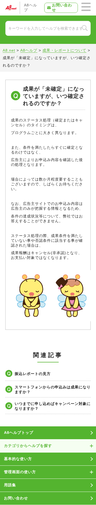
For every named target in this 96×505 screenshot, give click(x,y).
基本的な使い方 (18, 459)
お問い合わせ (62, 7)
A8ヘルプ (30, 7)
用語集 (10, 485)
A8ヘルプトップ (18, 432)
